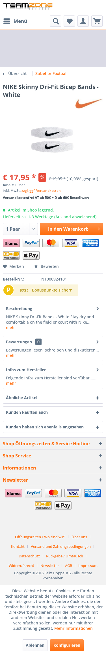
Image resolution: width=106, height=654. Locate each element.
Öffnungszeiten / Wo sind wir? (40, 536)
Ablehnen (35, 645)
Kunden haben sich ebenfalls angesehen (45, 427)
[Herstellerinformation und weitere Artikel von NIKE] (89, 103)
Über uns (79, 536)
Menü (20, 21)
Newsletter (49, 565)
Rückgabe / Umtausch (64, 556)
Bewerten (49, 266)
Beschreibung (19, 308)
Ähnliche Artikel (21, 397)
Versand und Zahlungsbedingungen (61, 546)
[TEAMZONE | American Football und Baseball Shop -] (28, 8)
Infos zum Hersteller (26, 369)
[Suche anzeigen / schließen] (55, 21)
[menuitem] (15, 21)
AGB (68, 565)
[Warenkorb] (97, 21)
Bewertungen (19, 341)
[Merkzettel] (69, 21)
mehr (11, 327)
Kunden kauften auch (27, 412)
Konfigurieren (66, 645)
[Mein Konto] (83, 21)
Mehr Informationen (73, 628)
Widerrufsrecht (21, 565)
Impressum (88, 565)
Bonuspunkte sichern (52, 290)
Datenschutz (29, 556)
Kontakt (18, 546)
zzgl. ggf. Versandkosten (41, 190)
